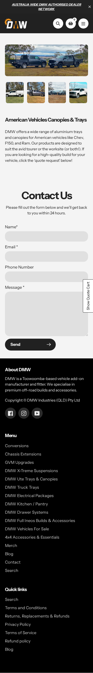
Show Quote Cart (88, 296)
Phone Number (19, 267)
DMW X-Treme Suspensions (31, 470)
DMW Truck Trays (22, 487)
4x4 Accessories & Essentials (32, 537)
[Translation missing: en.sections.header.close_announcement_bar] (89, 6)
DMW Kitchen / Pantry (26, 504)
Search (11, 570)
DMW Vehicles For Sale (27, 528)
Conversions (17, 445)
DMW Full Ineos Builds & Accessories (40, 520)
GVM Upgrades (19, 462)
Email (11, 246)
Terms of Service (20, 632)
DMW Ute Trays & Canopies (31, 479)
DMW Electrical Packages (29, 495)
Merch (11, 545)
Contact (13, 562)
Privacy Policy (18, 624)
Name (11, 226)
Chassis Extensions (23, 454)
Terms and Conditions (26, 607)
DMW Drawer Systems (26, 512)
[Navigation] (83, 23)
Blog (9, 553)
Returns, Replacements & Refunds (37, 616)
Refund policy (17, 641)
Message (14, 287)
